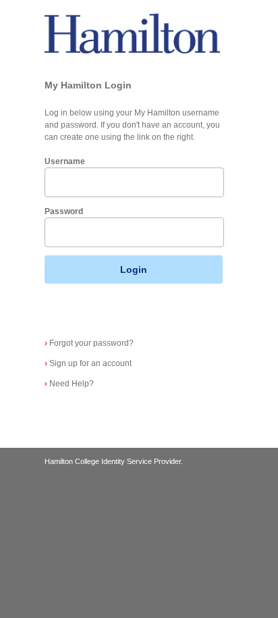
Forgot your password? (89, 343)
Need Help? (69, 383)
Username (65, 161)
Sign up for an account (88, 363)
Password (64, 211)
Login (133, 269)
